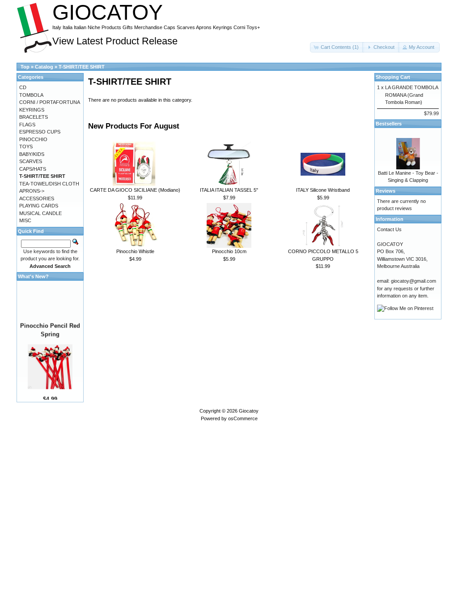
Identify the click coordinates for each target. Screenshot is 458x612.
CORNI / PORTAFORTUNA (49, 102)
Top (25, 66)
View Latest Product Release (115, 41)
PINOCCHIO (33, 139)
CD (22, 87)
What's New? (33, 276)
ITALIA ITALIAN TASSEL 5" (229, 190)
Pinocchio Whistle (135, 251)
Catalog (44, 66)
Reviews (385, 191)
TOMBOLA (31, 95)
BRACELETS (33, 117)
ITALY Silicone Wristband (323, 190)
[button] (337, 47)
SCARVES (30, 161)
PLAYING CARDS (38, 205)
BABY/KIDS (31, 154)
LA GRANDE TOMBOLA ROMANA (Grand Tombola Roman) (411, 95)
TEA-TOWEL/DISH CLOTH (49, 183)
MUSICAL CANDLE (40, 213)
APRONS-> (31, 191)
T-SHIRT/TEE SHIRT (82, 66)
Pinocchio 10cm (229, 251)
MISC (25, 220)
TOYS (26, 146)
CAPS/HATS (32, 169)
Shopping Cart (393, 77)
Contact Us (389, 229)
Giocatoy (249, 411)
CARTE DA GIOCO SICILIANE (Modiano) (135, 190)
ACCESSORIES (36, 198)
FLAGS (27, 124)
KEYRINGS (31, 109)
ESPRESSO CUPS (39, 131)
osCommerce (243, 418)
